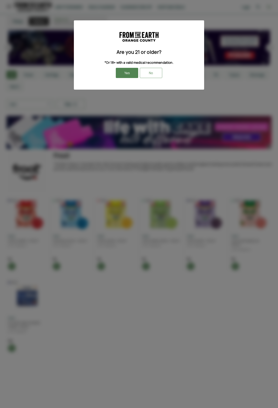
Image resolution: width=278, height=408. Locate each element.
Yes (127, 73)
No (151, 73)
